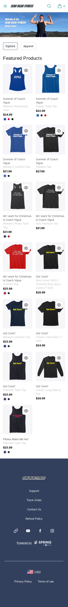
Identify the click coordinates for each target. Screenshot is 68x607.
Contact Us (34, 509)
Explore (10, 46)
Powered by (24, 542)
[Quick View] (26, 70)
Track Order (34, 500)
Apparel (28, 46)
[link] (17, 79)
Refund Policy (34, 518)
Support (34, 490)
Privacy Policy (23, 581)
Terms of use (46, 581)
